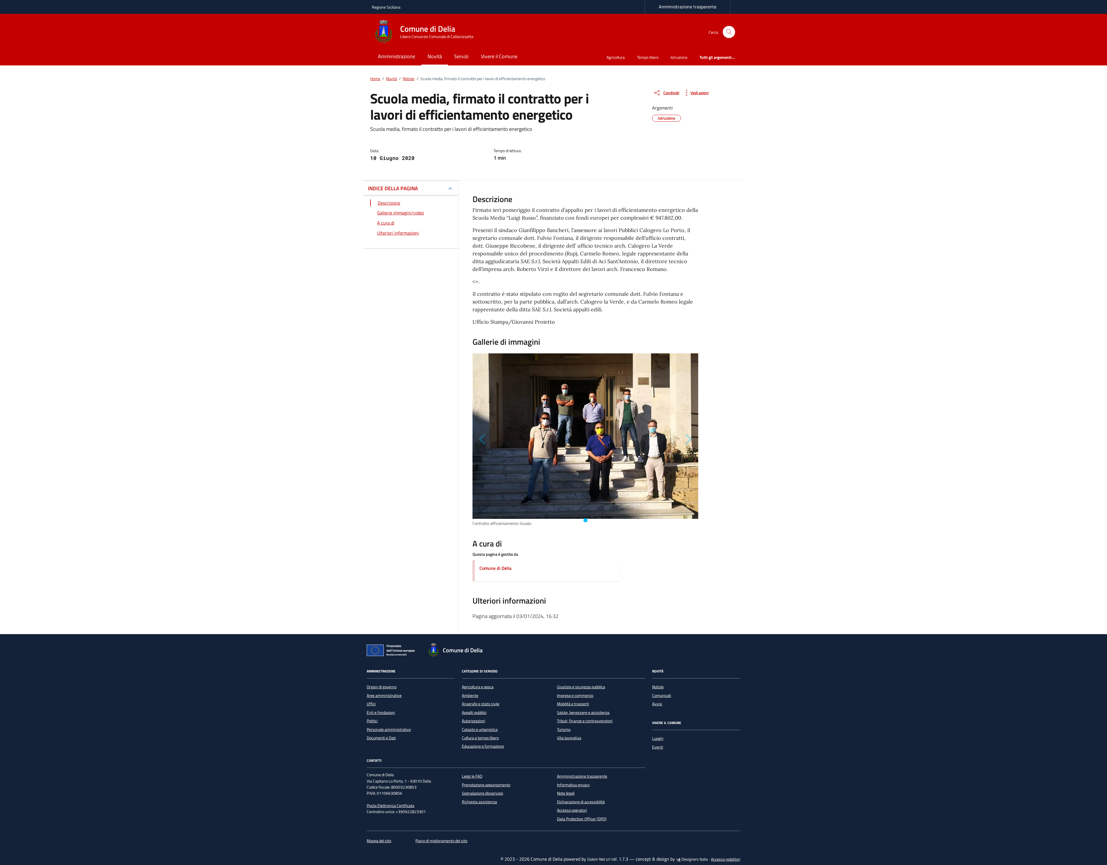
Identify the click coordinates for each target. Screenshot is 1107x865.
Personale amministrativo (389, 729)
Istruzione (679, 57)
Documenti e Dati (381, 738)
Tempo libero (647, 57)
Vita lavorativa (569, 738)
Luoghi (657, 738)
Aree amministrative (384, 695)
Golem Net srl (598, 859)
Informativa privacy (573, 785)
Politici (372, 721)
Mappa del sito (379, 841)
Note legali (566, 793)
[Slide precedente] (483, 439)
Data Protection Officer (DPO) (582, 819)
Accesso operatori (572, 810)
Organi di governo (381, 687)
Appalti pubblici (474, 712)
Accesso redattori (725, 859)
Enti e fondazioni (381, 712)
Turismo (564, 729)
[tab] (585, 520)
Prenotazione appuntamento (486, 785)
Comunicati (661, 695)
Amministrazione (396, 56)
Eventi (657, 747)
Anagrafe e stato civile (480, 704)
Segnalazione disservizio (482, 793)
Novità (435, 56)
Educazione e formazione (483, 746)
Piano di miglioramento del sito (441, 841)
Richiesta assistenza (479, 802)
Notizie (658, 687)
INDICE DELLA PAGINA (393, 188)
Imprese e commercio (575, 695)
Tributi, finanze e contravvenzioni (585, 721)
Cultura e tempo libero (480, 738)
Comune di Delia (495, 568)
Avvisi (657, 704)
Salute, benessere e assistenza (583, 712)
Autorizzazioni (473, 721)
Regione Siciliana (386, 7)
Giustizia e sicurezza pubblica (581, 687)
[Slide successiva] (688, 439)
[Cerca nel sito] (729, 32)
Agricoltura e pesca (478, 687)
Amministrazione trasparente (687, 6)
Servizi (461, 56)
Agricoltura (616, 57)
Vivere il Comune (499, 56)
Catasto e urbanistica (480, 729)
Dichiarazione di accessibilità (581, 802)
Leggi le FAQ (472, 776)
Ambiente (470, 695)
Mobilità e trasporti (573, 704)
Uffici (371, 704)
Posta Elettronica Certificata (390, 805)
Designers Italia (694, 859)
